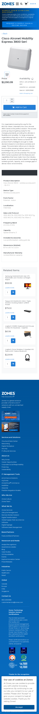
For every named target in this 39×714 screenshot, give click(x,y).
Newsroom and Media (11, 541)
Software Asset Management (12, 527)
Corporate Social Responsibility (12, 464)
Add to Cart (21, 107)
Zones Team (6, 501)
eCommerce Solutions (9, 478)
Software (5, 522)
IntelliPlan (5, 485)
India (3, 589)
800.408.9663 (6, 600)
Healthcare (5, 573)
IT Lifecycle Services (9, 451)
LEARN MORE (9, 288)
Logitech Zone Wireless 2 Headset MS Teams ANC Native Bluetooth (19, 350)
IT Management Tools (11, 474)
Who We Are (7, 495)
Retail (4, 575)
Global (4, 580)
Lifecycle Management (10, 512)
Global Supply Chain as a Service (13, 520)
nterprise (5, 488)
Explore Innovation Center (11, 559)
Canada (4, 584)
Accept (19, 707)
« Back (4, 34)
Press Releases (7, 562)
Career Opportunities (9, 462)
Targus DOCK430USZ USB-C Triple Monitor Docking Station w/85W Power (18, 302)
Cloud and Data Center (10, 441)
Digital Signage (7, 525)
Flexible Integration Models (11, 490)
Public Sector (6, 570)
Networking (6, 443)
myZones (5, 480)
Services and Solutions (11, 437)
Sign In (33, 4)
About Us (5, 456)
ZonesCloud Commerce (10, 483)
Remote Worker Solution (10, 515)
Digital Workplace (8, 446)
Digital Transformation (9, 517)
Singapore (5, 591)
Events (4, 557)
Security (4, 448)
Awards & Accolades (9, 547)
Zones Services (7, 510)
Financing (5, 467)
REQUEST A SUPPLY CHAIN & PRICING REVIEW (19, 24)
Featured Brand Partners (10, 536)
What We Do (7, 506)
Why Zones (6, 459)
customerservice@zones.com (12, 602)
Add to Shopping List (26, 93)
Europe (4, 586)
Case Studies (6, 552)
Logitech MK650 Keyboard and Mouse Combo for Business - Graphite (19, 327)
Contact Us (6, 596)
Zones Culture (6, 499)
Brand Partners (8, 532)
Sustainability (6, 469)
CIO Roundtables (7, 554)
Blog (3, 549)
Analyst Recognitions (9, 544)
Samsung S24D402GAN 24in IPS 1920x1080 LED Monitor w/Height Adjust (17, 277)
